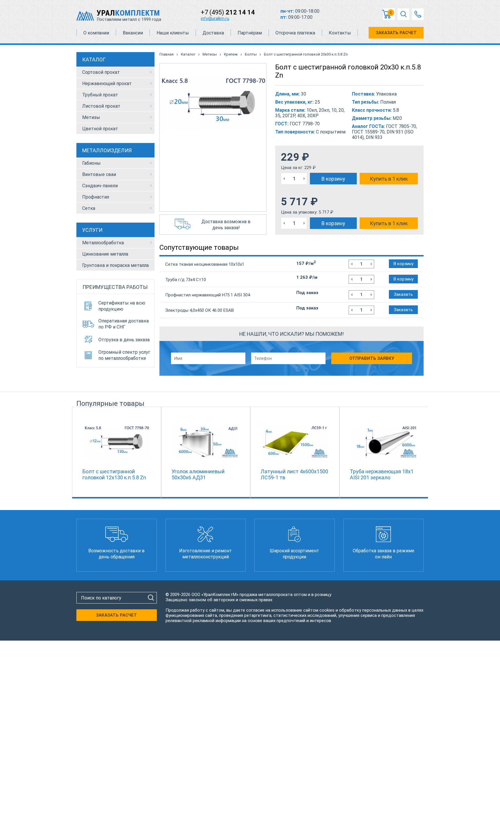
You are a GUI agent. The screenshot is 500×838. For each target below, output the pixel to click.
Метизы (91, 117)
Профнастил (95, 197)
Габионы (91, 163)
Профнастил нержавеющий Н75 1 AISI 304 (207, 295)
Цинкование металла (105, 254)
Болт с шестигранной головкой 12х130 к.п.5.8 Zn (114, 474)
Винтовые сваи (99, 174)
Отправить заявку (371, 358)
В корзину (333, 179)
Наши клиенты (173, 33)
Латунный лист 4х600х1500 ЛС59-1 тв (294, 474)
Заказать (403, 294)
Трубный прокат (100, 95)
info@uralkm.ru (215, 18)
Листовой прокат (101, 106)
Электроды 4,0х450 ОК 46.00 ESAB (199, 310)
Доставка (213, 33)
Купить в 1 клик (389, 179)
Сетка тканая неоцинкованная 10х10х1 (204, 264)
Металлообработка (103, 242)
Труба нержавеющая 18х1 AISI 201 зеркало (381, 474)
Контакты (340, 33)
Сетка (88, 208)
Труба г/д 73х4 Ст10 (185, 279)
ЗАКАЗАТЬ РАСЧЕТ (396, 32)
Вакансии (133, 33)
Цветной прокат (100, 128)
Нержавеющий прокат (107, 83)
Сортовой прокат (101, 72)
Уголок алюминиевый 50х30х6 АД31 (198, 474)
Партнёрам (250, 33)
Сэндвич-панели (100, 185)
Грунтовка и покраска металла (115, 265)
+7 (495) (228, 12)
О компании (96, 33)
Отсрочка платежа (295, 33)
